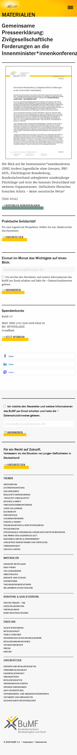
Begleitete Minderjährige (17, 494)
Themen (8, 478)
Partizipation (10, 515)
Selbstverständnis (14, 628)
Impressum (28, 742)
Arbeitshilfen (11, 574)
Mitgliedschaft (12, 631)
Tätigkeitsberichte (13, 645)
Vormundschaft (12, 546)
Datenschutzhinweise (60, 280)
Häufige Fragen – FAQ (14, 603)
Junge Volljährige (13, 508)
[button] (38, 356)
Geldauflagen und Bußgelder (20, 700)
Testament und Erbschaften (18, 697)
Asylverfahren (11, 491)
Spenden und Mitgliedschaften (20, 666)
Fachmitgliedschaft (14, 673)
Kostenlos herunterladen (23, 205)
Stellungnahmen (12, 571)
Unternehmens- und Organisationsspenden (26, 694)
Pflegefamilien (11, 529)
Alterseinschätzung (14, 488)
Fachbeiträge (11, 581)
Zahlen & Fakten (12, 549)
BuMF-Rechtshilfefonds (16, 613)
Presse (7, 648)
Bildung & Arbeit (12, 501)
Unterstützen (14, 237)
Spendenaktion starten (16, 683)
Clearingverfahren (14, 518)
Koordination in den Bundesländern (23, 638)
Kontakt (8, 651)
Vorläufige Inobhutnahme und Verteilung (25, 542)
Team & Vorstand (12, 634)
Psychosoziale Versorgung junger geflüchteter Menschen (34, 532)
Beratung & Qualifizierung (21, 596)
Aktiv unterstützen (14, 690)
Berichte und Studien (15, 577)
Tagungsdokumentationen (17, 584)
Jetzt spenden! (15, 337)
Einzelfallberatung (14, 606)
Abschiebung (10, 484)
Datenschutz (41, 742)
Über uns (10, 621)
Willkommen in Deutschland (18, 588)
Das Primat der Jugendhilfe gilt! (20, 535)
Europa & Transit (12, 522)
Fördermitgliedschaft (15, 670)
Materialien (11, 558)
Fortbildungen (11, 609)
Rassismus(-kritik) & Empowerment (21, 539)
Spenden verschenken (15, 687)
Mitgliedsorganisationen (17, 641)
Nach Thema (10, 567)
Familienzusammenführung (18, 505)
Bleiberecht (10, 512)
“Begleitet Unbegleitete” (17, 498)
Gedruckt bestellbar (15, 564)
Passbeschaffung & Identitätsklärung (24, 525)
